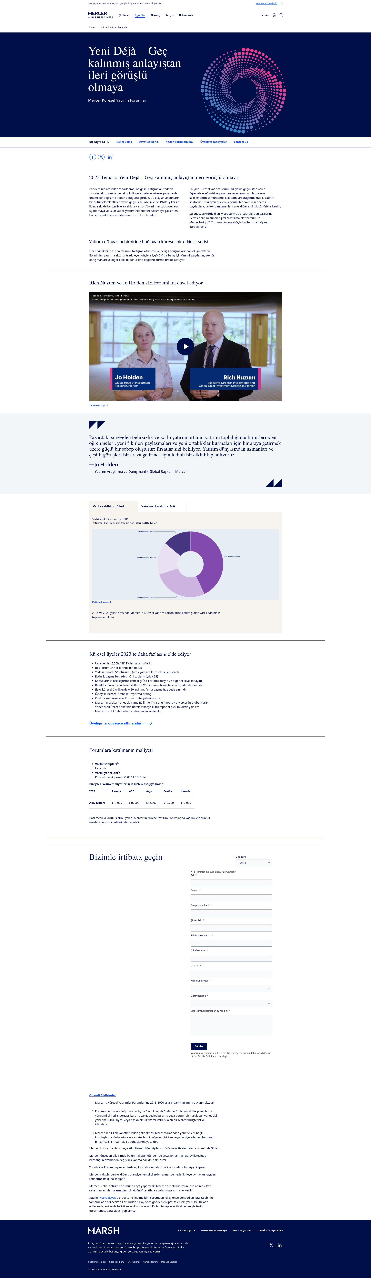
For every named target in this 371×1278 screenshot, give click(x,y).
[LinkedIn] (279, 1245)
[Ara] (281, 15)
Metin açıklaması (100, 602)
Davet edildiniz (149, 141)
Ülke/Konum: (198, 950)
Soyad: (194, 890)
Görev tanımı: (198, 995)
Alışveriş (155, 15)
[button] (282, 3)
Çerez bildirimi (150, 1262)
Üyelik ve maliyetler (213, 141)
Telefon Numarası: (201, 935)
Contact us (241, 141)
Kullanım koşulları (97, 1262)
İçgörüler (140, 15)
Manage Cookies (169, 1262)
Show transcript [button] (97, 405)
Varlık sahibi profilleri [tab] (108, 506)
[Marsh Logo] (103, 1231)
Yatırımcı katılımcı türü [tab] (158, 506)
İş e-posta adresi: (200, 905)
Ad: (192, 875)
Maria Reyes (108, 1198)
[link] (92, 157)
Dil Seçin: (241, 856)
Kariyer (170, 15)
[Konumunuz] (274, 15)
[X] (271, 1245)
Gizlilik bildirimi (116, 1262)
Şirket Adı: (196, 920)
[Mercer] (100, 15)
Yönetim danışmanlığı (270, 1230)
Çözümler (124, 15)
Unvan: (195, 965)
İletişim (265, 14)
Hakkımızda (186, 15)
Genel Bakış (124, 141)
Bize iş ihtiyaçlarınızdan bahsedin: (209, 1011)
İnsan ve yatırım (241, 1230)
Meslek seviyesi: (199, 980)
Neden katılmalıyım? (179, 141)
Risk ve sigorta (186, 1230)
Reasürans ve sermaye (214, 1230)
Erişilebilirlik (134, 1262)
